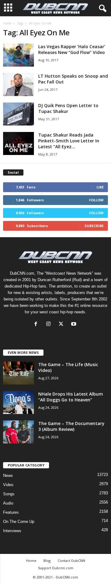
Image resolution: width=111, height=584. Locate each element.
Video (8, 484)
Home (7, 23)
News (8, 475)
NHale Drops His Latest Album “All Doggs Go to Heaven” (70, 397)
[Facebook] (37, 324)
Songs (8, 494)
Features (11, 512)
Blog (47, 560)
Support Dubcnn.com (55, 568)
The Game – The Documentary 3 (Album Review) (71, 426)
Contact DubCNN (71, 560)
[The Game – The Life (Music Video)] (18, 373)
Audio (8, 503)
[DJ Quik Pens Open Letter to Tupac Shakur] (18, 114)
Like (100, 187)
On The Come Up (18, 521)
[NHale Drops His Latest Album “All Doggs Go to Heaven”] (18, 402)
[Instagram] (49, 324)
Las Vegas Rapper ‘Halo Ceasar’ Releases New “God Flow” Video (71, 49)
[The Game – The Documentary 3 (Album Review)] (18, 431)
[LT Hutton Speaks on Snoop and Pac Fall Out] (18, 84)
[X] (62, 324)
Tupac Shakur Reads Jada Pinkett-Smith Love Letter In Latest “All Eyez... (68, 140)
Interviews (12, 530)
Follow (96, 200)
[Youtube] (74, 324)
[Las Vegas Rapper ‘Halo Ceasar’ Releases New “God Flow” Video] (18, 55)
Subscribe (94, 225)
